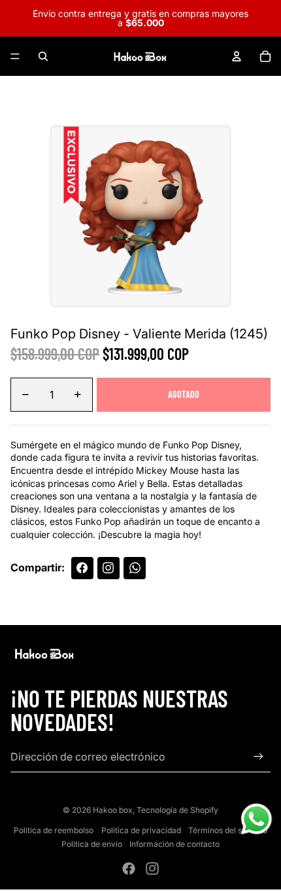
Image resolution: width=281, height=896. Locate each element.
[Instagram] (152, 868)
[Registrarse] (258, 756)
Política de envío (91, 844)
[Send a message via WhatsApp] (256, 819)
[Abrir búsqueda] (43, 56)
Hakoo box (113, 810)
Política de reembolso (53, 830)
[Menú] (15, 56)
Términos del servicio (227, 830)
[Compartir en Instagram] (108, 568)
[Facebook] (129, 868)
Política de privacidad (141, 830)
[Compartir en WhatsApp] (135, 568)
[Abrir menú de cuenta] (236, 56)
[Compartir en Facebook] (82, 568)
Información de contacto (174, 844)
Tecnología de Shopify (177, 810)
